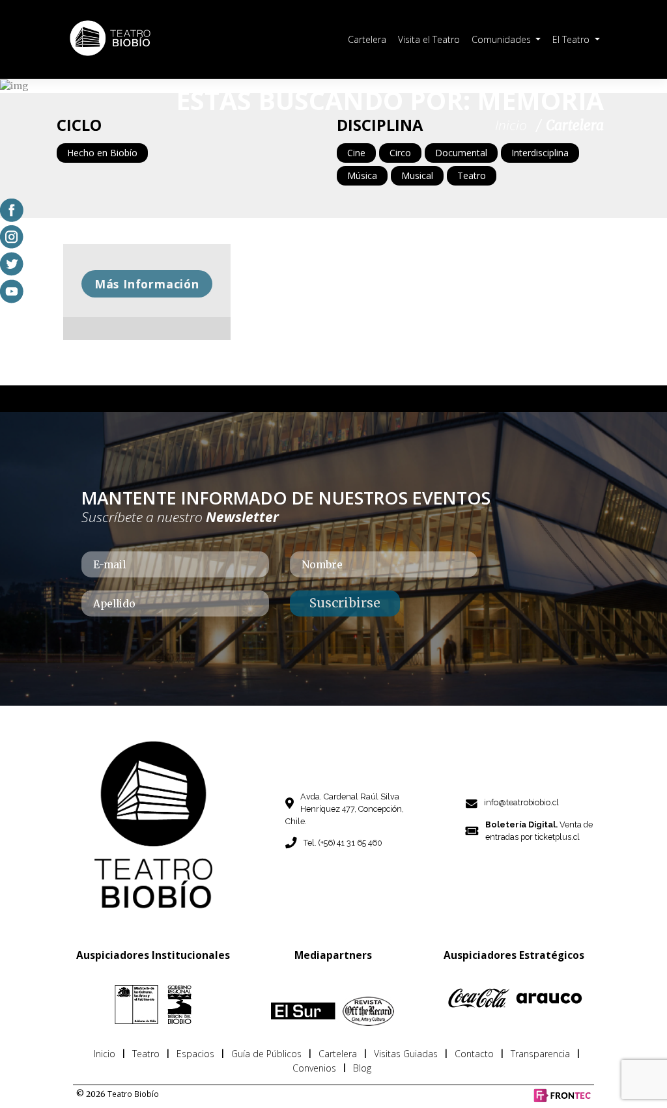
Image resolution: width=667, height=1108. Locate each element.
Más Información (146, 284)
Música (362, 175)
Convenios (314, 1068)
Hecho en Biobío (102, 152)
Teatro (471, 175)
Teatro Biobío (133, 1093)
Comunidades (502, 39)
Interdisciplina (540, 152)
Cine (356, 152)
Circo (400, 152)
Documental (461, 152)
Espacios (195, 1053)
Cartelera (367, 39)
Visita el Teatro (429, 39)
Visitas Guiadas (406, 1053)
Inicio (104, 1053)
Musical (417, 175)
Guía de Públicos (266, 1053)
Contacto (474, 1053)
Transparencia (540, 1053)
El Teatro (572, 39)
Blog (362, 1068)
